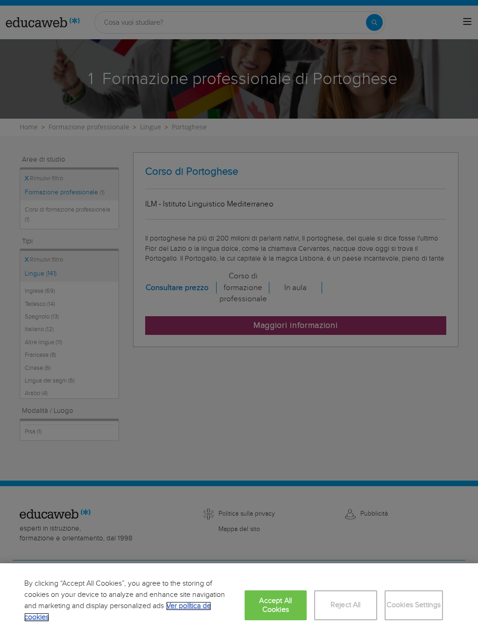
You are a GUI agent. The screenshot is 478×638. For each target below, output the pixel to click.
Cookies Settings (414, 605)
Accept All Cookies (275, 605)
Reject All (345, 605)
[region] (239, 600)
